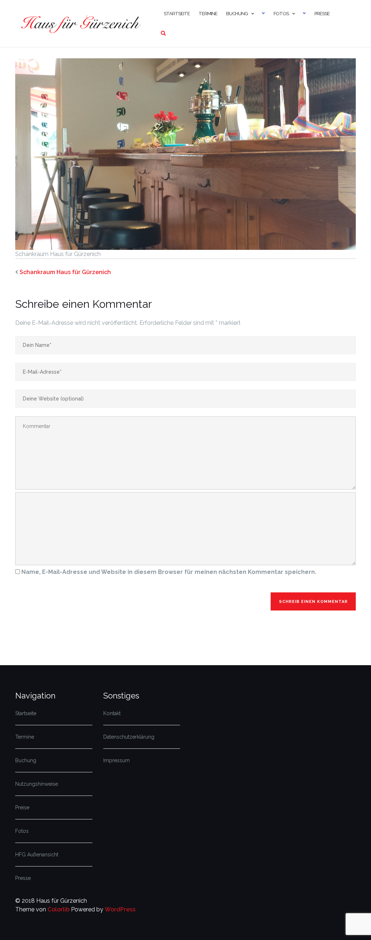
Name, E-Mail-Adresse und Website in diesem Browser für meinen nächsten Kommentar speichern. (168, 571)
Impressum (116, 760)
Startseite (177, 13)
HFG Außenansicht (36, 854)
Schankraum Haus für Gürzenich (65, 272)
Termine (208, 13)
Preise (22, 807)
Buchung (237, 13)
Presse (322, 13)
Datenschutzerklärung (128, 737)
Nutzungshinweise (36, 784)
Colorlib (58, 909)
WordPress (120, 909)
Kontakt (112, 713)
